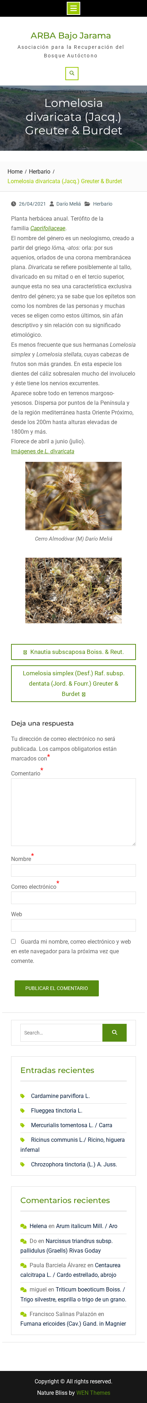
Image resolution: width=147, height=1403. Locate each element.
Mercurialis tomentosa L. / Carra (71, 1125)
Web (16, 914)
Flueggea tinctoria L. (56, 1110)
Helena (38, 1226)
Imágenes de (42, 451)
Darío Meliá (68, 204)
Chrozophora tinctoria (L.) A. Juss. (74, 1164)
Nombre (21, 859)
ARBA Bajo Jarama (71, 35)
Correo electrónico (33, 886)
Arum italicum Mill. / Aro (86, 1226)
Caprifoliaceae (47, 228)
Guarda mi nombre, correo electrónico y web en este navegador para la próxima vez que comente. (71, 951)
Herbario (102, 204)
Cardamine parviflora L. (60, 1096)
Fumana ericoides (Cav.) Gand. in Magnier (73, 1323)
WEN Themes (93, 1392)
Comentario (25, 773)
